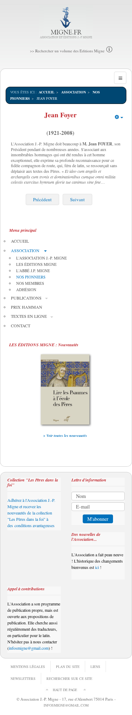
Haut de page (65, 689)
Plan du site (68, 666)
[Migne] (66, 22)
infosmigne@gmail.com (29, 648)
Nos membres (30, 283)
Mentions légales (28, 666)
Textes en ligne (29, 316)
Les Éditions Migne (36, 264)
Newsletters (23, 678)
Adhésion (26, 289)
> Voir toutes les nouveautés (65, 435)
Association (73, 92)
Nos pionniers (30, 277)
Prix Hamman (26, 307)
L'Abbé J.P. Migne (33, 270)
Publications (26, 298)
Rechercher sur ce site (69, 678)
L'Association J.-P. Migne (41, 258)
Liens (95, 666)
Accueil (47, 92)
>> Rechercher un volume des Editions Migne (67, 51)
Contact (20, 325)
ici (97, 567)
